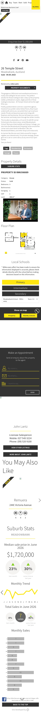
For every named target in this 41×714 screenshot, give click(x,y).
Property (11, 316)
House (16, 153)
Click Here (5, 10)
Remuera (20, 500)
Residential (16, 148)
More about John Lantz (20, 454)
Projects (31, 2)
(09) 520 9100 (24, 441)
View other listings (20, 447)
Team (15, 2)
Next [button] (40, 500)
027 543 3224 (24, 438)
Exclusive (28, 148)
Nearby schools (29, 316)
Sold (25, 2)
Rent (20, 2)
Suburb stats (14, 166)
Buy (10, 2)
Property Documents (20, 88)
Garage (7, 153)
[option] (20, 242)
